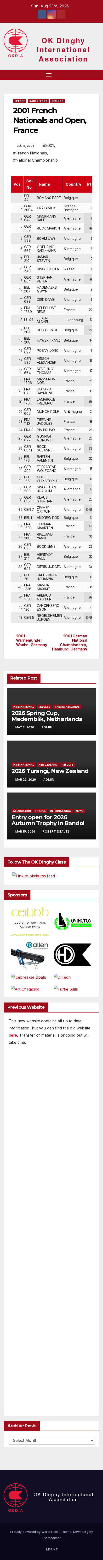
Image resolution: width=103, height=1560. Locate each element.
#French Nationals (30, 153)
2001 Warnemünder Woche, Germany (31, 640)
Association (22, 810)
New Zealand (48, 764)
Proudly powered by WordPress (34, 1532)
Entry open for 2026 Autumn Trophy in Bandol (48, 820)
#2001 (48, 145)
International (23, 706)
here (13, 1035)
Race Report (38, 101)
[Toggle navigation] (49, 75)
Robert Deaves (56, 831)
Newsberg (80, 1532)
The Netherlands (67, 706)
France (20, 101)
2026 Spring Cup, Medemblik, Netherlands (46, 716)
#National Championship (35, 160)
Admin (46, 727)
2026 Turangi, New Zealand (50, 770)
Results (57, 101)
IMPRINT (52, 1549)
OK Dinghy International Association (63, 49)
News (79, 810)
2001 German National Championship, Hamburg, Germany (69, 642)
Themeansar (51, 1538)
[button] (88, 74)
